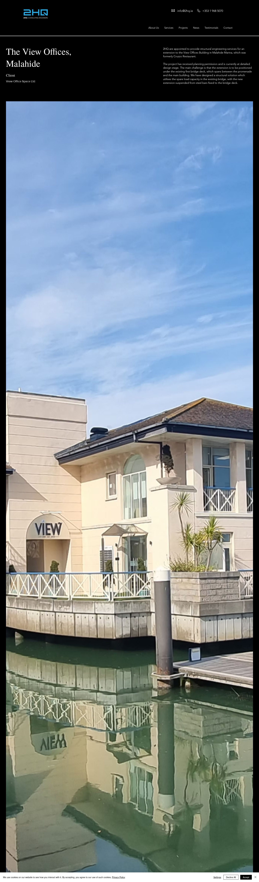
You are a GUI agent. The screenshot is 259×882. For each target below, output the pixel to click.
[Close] (255, 877)
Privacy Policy (118, 877)
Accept (246, 877)
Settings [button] (217, 877)
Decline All (231, 877)
